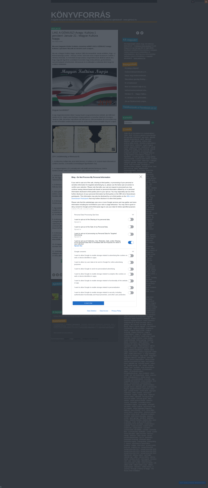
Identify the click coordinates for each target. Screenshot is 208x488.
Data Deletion (91, 311)
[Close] (141, 177)
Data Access (104, 311)
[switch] (131, 219)
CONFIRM (88, 303)
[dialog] (104, 244)
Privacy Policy (116, 311)
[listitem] (104, 215)
